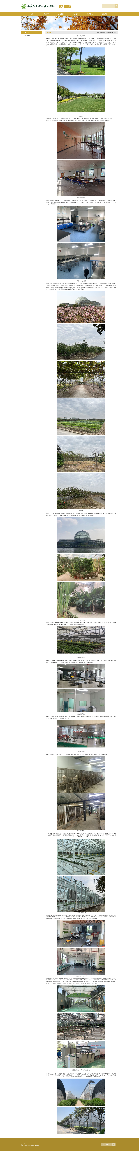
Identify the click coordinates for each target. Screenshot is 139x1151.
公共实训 (107, 32)
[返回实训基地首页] (46, 8)
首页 (103, 32)
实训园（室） (113, 32)
